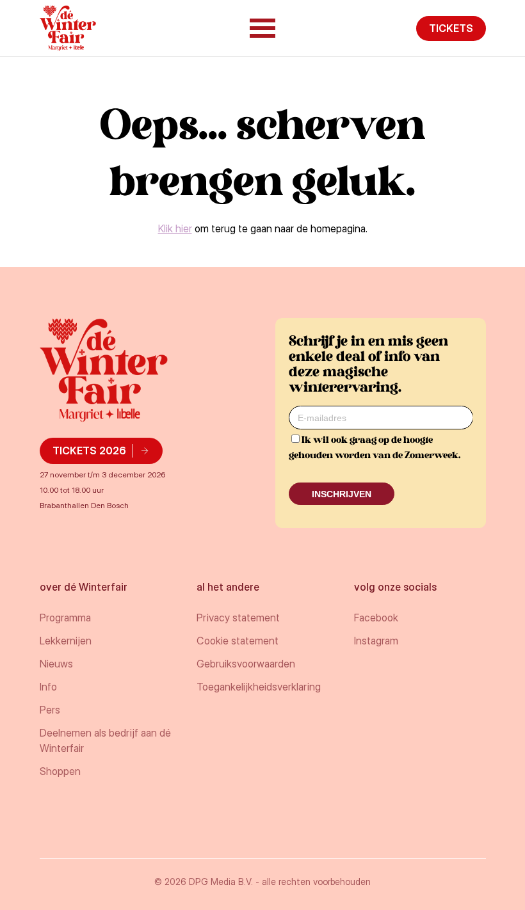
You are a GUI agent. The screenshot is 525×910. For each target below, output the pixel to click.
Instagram (376, 640)
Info (48, 686)
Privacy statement (238, 617)
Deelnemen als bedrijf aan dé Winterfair (105, 740)
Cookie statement (238, 640)
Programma (65, 617)
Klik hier (175, 228)
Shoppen (60, 771)
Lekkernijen (66, 640)
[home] (68, 28)
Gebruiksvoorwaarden (246, 663)
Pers (50, 709)
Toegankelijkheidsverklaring (259, 686)
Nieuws (56, 663)
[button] (262, 28)
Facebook (376, 617)
